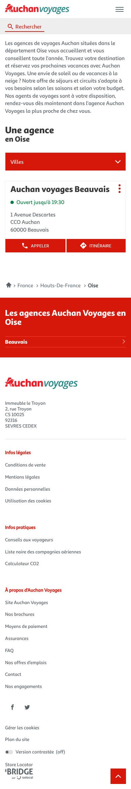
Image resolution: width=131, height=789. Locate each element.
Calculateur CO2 (22, 563)
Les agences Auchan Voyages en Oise (65, 317)
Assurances (17, 638)
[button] (119, 9)
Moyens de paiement (26, 626)
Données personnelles (27, 489)
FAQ (9, 650)
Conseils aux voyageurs (29, 540)
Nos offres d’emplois (26, 662)
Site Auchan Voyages (26, 602)
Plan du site (17, 739)
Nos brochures (19, 614)
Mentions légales (22, 477)
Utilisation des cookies (28, 501)
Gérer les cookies (22, 728)
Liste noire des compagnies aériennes (43, 552)
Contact (13, 674)
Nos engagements (23, 686)
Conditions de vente (25, 465)
